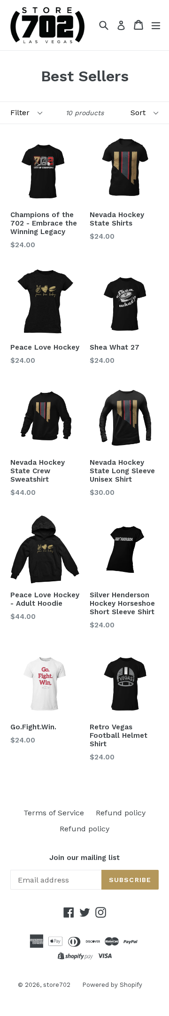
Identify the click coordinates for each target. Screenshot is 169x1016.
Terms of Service (53, 812)
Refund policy (121, 812)
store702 (56, 984)
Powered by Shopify (112, 984)
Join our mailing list (84, 857)
